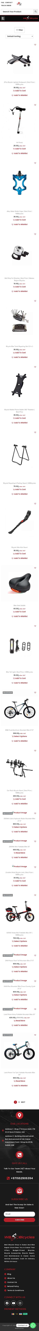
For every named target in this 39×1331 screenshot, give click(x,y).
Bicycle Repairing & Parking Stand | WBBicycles (19, 483)
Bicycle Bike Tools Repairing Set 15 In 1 (19, 346)
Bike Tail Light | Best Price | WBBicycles (19, 672)
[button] (3, 18)
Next (23, 1102)
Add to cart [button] (20, 91)
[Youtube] (13, 1303)
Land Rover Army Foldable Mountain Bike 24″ (19, 1014)
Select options (20, 736)
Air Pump (19, 142)
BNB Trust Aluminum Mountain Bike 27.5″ (19, 730)
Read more (20, 853)
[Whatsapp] (33, 1325)
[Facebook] (7, 1303)
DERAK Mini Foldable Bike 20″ (19, 846)
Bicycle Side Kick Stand (19, 547)
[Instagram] (20, 1303)
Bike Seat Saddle (19, 605)
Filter (21, 30)
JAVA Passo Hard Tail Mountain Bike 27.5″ (19, 960)
